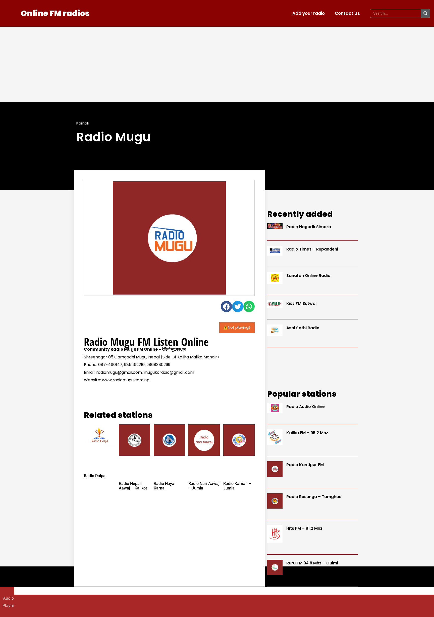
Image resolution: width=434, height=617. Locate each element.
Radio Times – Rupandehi (312, 249)
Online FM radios (55, 13)
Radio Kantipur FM (305, 465)
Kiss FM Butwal (301, 303)
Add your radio (308, 13)
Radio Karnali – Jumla (237, 485)
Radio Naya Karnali (164, 485)
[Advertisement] (217, 64)
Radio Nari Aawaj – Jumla (204, 485)
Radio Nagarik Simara (308, 227)
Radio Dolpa (94, 475)
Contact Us (347, 13)
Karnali (82, 123)
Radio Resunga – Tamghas (313, 497)
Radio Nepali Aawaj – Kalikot (133, 485)
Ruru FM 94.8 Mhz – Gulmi (312, 563)
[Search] (425, 13)
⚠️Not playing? (237, 327)
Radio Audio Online (305, 406)
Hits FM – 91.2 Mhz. (304, 528)
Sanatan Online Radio (308, 275)
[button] (226, 306)
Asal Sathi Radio (302, 328)
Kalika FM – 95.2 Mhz (307, 433)
